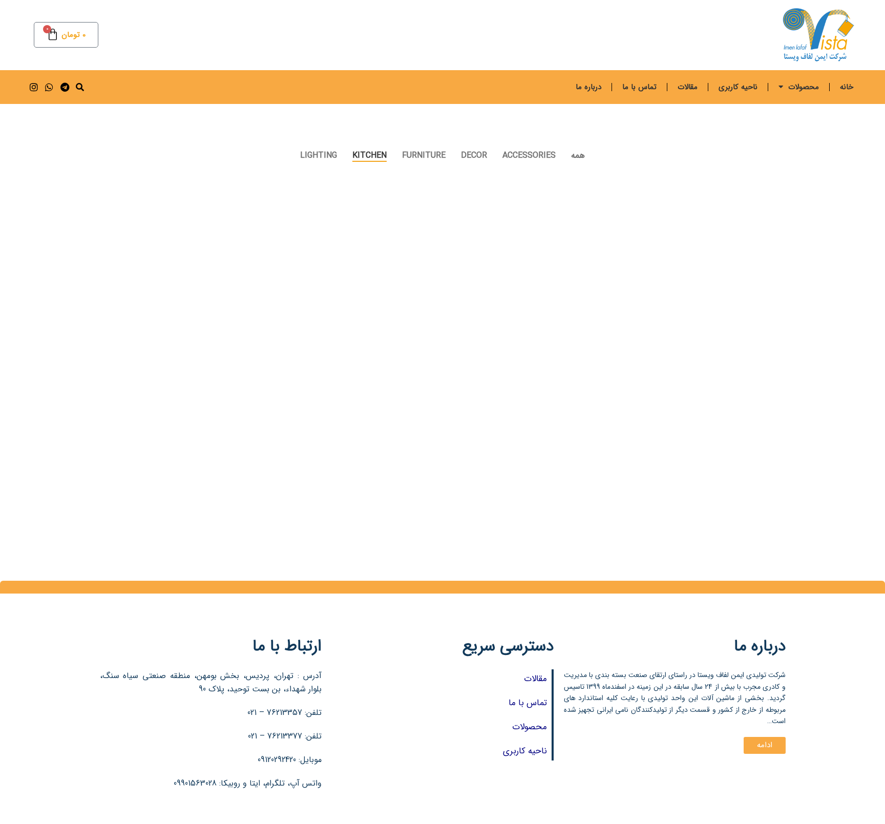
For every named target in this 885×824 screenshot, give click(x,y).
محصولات (803, 87)
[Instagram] (33, 86)
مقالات (688, 87)
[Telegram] (64, 86)
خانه (846, 87)
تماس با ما (639, 87)
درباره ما (588, 87)
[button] (79, 87)
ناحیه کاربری (738, 87)
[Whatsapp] (49, 86)
